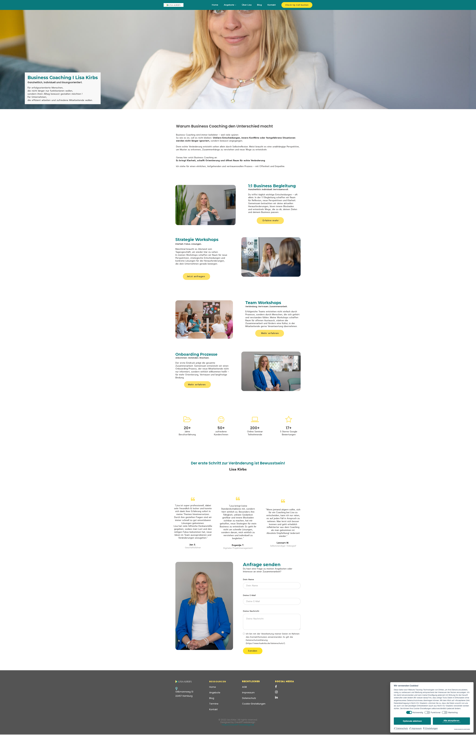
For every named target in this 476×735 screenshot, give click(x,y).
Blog (259, 5)
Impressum (248, 692)
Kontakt (272, 5)
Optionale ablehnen (412, 721)
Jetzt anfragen (196, 276)
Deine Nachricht (251, 611)
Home (215, 5)
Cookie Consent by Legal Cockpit (462, 729)
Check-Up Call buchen (297, 5)
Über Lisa (247, 5)
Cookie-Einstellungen (253, 703)
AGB (244, 686)
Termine (213, 703)
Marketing (453, 712)
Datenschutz (249, 698)
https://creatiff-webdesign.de (238, 724)
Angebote (229, 5)
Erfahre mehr (271, 220)
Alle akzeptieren (451, 721)
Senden (252, 651)
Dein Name (248, 579)
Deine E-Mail (249, 595)
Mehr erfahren (270, 333)
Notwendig (418, 712)
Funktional (435, 712)
